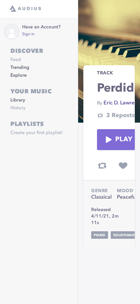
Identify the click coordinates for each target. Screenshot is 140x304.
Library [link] (17, 100)
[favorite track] (123, 165)
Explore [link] (18, 75)
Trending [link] (19, 67)
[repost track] (102, 165)
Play (123, 139)
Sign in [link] (28, 34)
